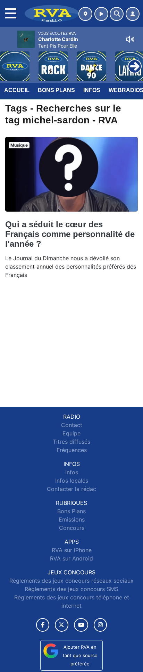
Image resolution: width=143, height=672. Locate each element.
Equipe (71, 433)
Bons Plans (56, 90)
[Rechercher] (117, 14)
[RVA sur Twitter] (61, 625)
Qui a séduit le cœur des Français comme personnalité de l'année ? (70, 234)
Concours (71, 527)
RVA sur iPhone (72, 550)
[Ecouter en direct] (101, 14)
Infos (91, 90)
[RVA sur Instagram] (100, 625)
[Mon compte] (133, 14)
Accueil (17, 90)
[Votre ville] (85, 14)
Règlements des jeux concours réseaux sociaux (71, 580)
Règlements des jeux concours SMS (71, 588)
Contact (71, 424)
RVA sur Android (71, 558)
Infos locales (71, 480)
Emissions (72, 519)
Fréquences (72, 449)
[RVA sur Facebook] (42, 625)
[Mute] (130, 39)
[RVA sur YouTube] (81, 625)
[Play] (9, 61)
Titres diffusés (71, 441)
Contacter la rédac (71, 488)
